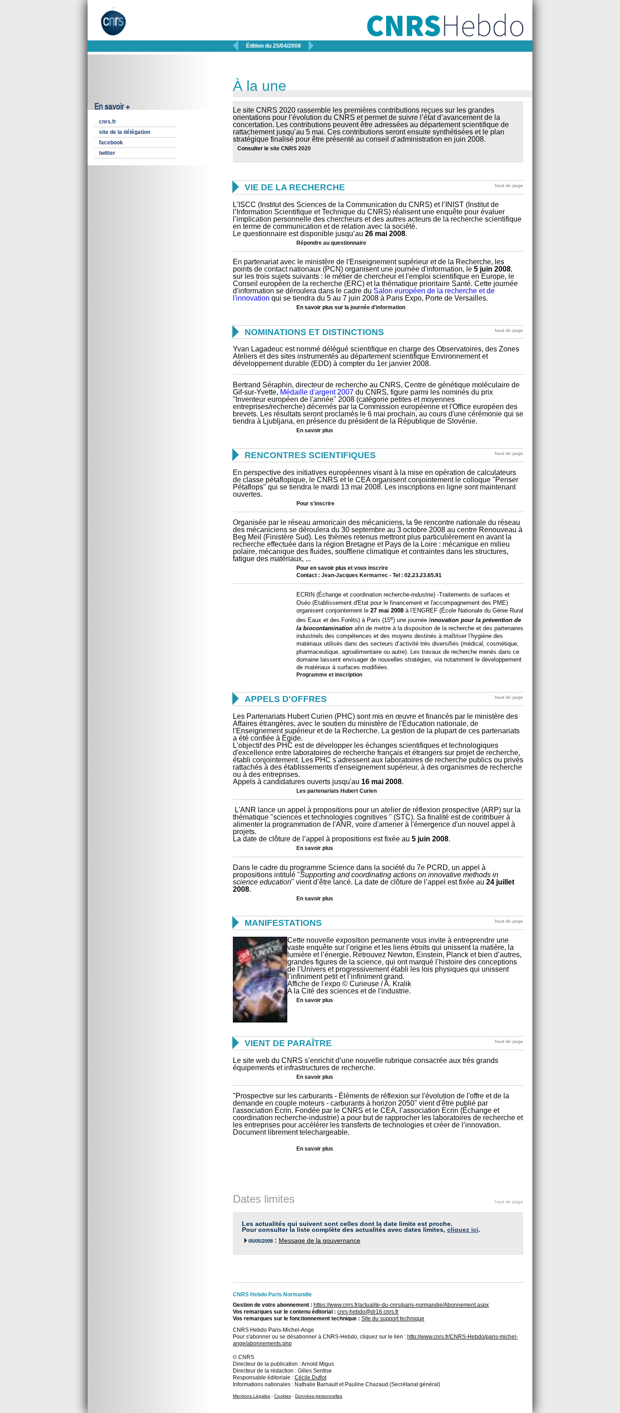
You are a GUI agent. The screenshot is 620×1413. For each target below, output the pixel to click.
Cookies (282, 1395)
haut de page (509, 185)
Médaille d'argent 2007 (317, 392)
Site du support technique (392, 1318)
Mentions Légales (251, 1395)
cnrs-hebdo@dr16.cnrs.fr (368, 1312)
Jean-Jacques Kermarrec (354, 575)
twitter (107, 153)
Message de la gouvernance (319, 1240)
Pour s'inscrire (315, 503)
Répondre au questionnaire (331, 243)
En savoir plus (314, 430)
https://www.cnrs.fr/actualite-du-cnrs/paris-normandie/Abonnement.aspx (401, 1305)
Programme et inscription (329, 674)
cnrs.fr (107, 122)
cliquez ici (462, 1229)
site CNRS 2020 (290, 148)
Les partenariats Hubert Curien (336, 791)
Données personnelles (318, 1395)
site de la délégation (124, 132)
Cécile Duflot (310, 1377)
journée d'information (377, 307)
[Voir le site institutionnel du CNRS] (121, 26)
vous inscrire (371, 568)
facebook (111, 142)
